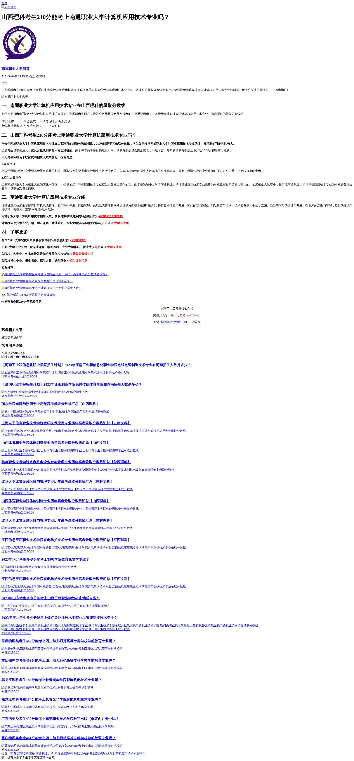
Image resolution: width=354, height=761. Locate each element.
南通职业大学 (44, 753)
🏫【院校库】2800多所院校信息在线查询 (28, 294)
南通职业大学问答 (15, 69)
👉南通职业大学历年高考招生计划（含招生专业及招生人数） (41, 288)
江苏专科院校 (26, 753)
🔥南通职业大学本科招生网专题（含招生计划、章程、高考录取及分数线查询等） (54, 274)
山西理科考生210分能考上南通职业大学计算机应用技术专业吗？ (103, 753)
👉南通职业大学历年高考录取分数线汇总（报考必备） (37, 281)
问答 (57, 753)
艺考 (13, 753)
